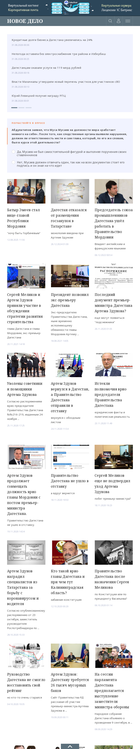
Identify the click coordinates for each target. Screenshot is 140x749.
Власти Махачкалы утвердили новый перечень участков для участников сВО (66, 81)
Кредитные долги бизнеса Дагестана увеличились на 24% (52, 40)
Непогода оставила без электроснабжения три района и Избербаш (59, 54)
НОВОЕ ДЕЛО (25, 21)
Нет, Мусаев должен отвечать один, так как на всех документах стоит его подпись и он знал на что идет (71, 163)
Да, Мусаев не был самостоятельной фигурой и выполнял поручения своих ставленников (72, 153)
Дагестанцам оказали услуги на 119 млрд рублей (46, 67)
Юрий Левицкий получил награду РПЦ (39, 95)
